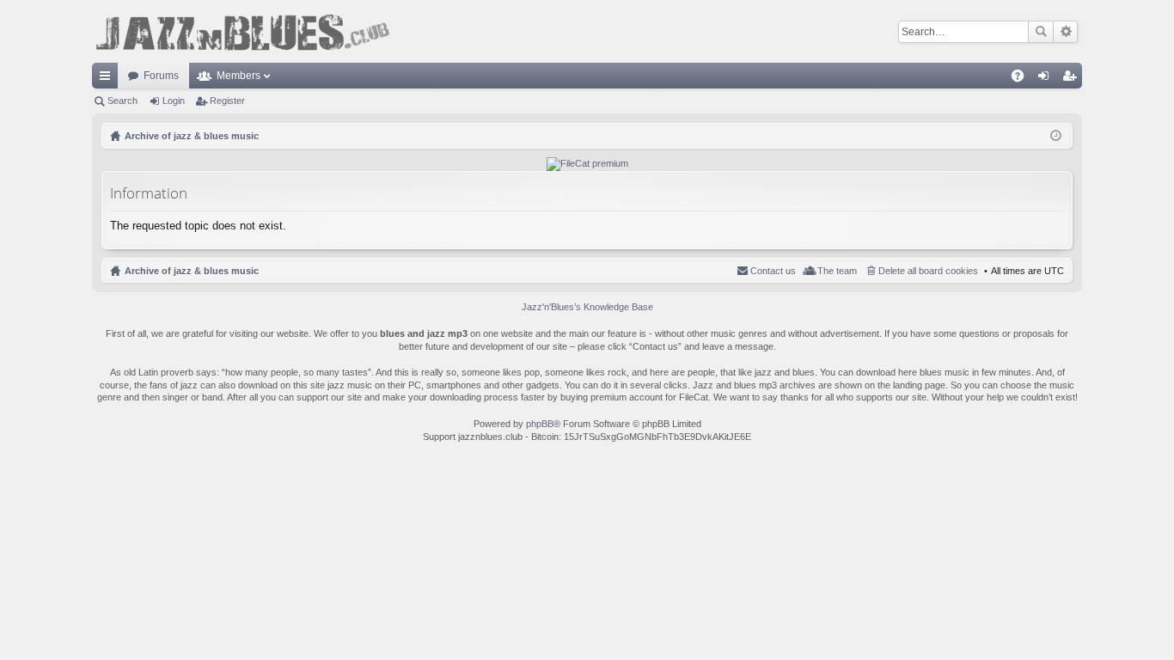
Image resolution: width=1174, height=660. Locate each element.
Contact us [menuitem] (773, 271)
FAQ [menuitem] (1023, 79)
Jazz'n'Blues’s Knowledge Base (587, 307)
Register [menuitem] (1072, 79)
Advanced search (1065, 31)
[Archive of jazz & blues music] (242, 31)
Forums (161, 76)
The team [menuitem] (837, 271)
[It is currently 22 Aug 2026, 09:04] (1055, 136)
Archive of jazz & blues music (192, 271)
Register (227, 100)
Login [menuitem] (1046, 79)
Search (1041, 31)
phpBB (539, 424)
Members (238, 76)
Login (173, 100)
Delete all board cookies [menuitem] (928, 271)
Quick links (108, 79)
